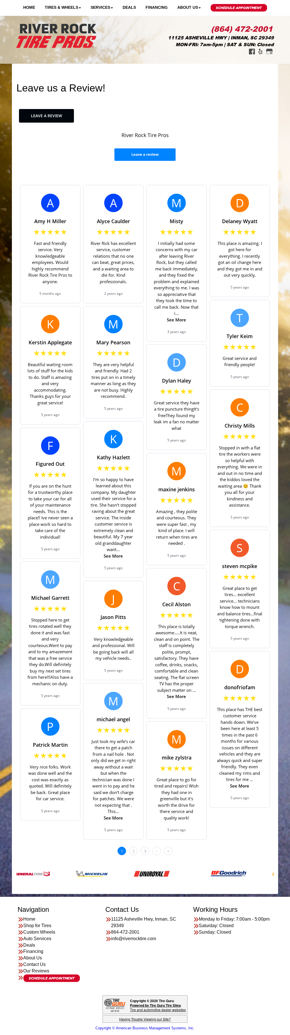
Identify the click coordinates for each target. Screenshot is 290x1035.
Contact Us (34, 964)
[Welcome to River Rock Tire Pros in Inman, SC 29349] (56, 35)
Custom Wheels (39, 932)
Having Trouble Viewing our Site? (145, 1019)
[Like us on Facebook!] (252, 51)
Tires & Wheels (61, 7)
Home (29, 7)
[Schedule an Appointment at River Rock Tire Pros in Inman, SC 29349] (51, 978)
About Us (187, 7)
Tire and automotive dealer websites (158, 1007)
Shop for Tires (37, 925)
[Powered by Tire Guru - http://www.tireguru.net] (114, 1004)
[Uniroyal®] (124, 873)
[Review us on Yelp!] (260, 51)
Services (100, 7)
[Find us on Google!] (269, 51)
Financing (157, 7)
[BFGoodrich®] (201, 873)
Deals (129, 7)
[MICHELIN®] (65, 873)
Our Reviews (36, 970)
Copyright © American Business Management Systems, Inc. (145, 1028)
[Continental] (261, 873)
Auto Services (37, 938)
